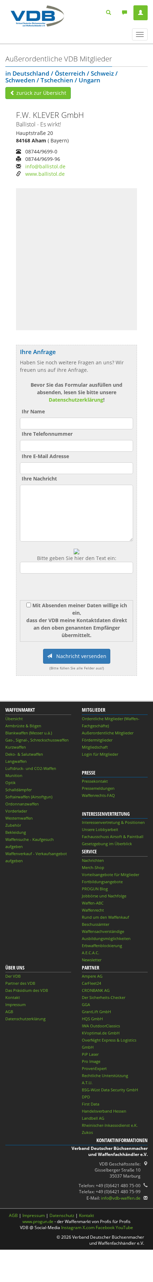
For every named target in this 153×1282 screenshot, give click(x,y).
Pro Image (91, 1061)
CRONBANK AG (96, 990)
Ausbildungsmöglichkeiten (106, 938)
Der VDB (13, 976)
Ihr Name (33, 411)
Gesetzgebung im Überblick (107, 843)
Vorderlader (16, 811)
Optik (10, 782)
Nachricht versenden (79, 656)
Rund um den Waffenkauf (105, 917)
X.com (89, 1227)
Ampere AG (92, 976)
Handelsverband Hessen (104, 1111)
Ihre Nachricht (39, 478)
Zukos (87, 1132)
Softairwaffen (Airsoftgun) (28, 796)
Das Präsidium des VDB (26, 990)
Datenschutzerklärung (76, 399)
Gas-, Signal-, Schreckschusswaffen (37, 740)
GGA (86, 1004)
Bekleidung (15, 832)
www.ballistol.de (45, 173)
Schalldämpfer (18, 789)
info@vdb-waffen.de (121, 1198)
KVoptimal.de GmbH (101, 1033)
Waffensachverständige (103, 931)
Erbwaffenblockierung (102, 945)
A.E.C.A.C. (90, 952)
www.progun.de (37, 1221)
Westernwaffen (19, 818)
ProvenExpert (94, 1068)
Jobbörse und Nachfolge (104, 895)
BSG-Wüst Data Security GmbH (110, 1089)
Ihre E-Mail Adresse (45, 456)
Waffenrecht (93, 910)
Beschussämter (95, 924)
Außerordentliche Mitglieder (107, 732)
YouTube (124, 1227)
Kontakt (12, 997)
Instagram (71, 1227)
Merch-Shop (93, 867)
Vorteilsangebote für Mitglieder (110, 874)
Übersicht (14, 718)
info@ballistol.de (45, 166)
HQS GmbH (92, 1018)
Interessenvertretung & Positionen (113, 822)
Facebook (105, 1227)
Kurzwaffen (15, 747)
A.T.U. (87, 1082)
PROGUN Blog (95, 888)
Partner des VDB (20, 983)
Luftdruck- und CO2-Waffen (30, 768)
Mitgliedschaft (95, 747)
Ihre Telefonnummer (47, 433)
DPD (86, 1096)
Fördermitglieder (97, 740)
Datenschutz (61, 1215)
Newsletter (91, 959)
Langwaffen (16, 761)
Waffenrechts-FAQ (98, 795)
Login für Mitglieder (100, 754)
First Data (90, 1104)
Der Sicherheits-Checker (103, 997)
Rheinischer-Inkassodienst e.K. (110, 1125)
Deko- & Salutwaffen (24, 754)
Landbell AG (93, 1118)
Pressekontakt (95, 781)
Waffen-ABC (93, 903)
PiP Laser (90, 1054)
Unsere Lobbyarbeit (100, 829)
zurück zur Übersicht (40, 92)
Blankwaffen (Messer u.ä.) (28, 732)
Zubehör (13, 825)
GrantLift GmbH (96, 1011)
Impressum (15, 1004)
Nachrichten (93, 860)
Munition (13, 775)
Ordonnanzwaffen (22, 803)
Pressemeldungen (98, 788)
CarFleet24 (91, 983)
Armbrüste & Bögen (23, 725)
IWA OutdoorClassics (101, 1025)
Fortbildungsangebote (102, 881)
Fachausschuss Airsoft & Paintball (112, 836)
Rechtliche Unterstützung (105, 1075)
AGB (9, 1011)
